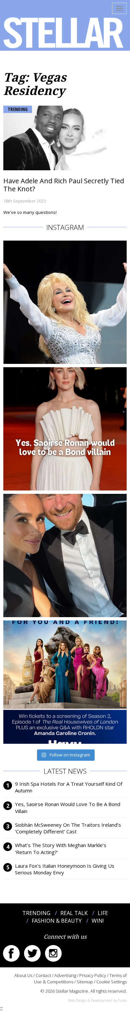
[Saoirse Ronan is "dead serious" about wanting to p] (65, 429)
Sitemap (85, 982)
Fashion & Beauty (57, 920)
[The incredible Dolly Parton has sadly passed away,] (65, 302)
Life (103, 913)
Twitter (32, 953)
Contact (43, 975)
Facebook (11, 953)
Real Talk (74, 913)
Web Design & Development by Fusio (97, 1000)
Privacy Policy (92, 975)
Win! (98, 920)
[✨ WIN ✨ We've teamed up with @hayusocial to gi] (65, 682)
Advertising (65, 975)
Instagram (53, 953)
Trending (18, 109)
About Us (23, 975)
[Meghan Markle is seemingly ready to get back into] (65, 555)
